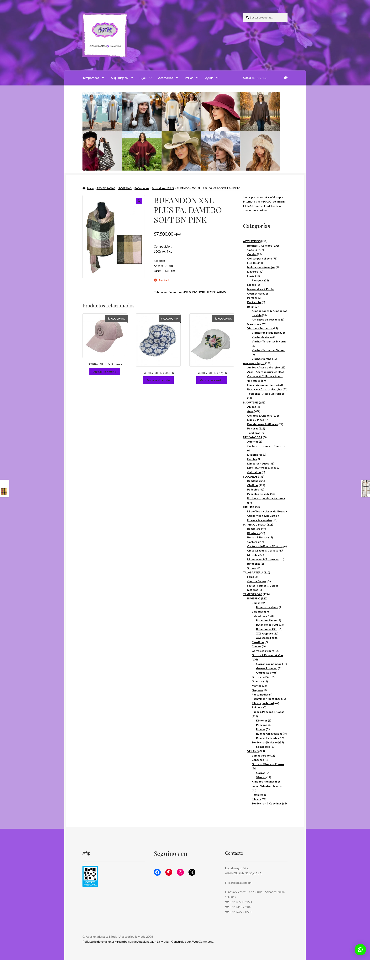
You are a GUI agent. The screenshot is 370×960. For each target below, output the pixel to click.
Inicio (90, 188)
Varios (189, 78)
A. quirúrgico (119, 78)
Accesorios (165, 78)
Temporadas (90, 78)
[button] (139, 201)
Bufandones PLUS (163, 188)
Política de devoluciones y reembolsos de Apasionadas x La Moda (125, 941)
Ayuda (209, 78)
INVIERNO (125, 188)
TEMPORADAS (106, 188)
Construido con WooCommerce (192, 941)
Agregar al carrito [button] (104, 371)
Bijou (143, 78)
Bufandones (142, 188)
